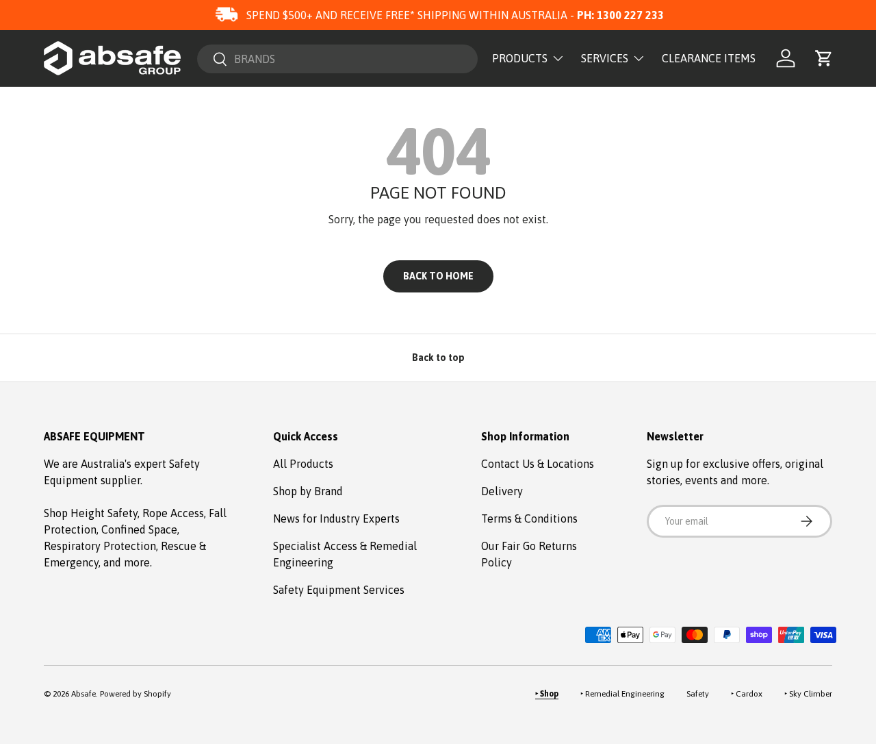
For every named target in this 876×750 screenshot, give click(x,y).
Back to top (438, 357)
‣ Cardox (746, 694)
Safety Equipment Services (338, 590)
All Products (303, 464)
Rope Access (173, 513)
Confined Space (139, 529)
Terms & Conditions (529, 518)
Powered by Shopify (135, 694)
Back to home (438, 276)
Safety (697, 694)
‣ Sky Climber (808, 694)
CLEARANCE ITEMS (709, 58)
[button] (824, 58)
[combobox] (337, 59)
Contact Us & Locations (537, 464)
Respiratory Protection (100, 546)
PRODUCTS (520, 58)
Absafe (83, 694)
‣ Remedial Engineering (622, 694)
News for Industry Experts (336, 518)
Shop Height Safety (91, 513)
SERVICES (604, 58)
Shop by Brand (308, 491)
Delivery (502, 491)
